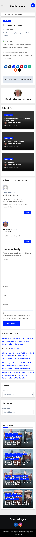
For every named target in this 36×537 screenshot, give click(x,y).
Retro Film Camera (12, 439)
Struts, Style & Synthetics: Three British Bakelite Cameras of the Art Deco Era (17, 504)
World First (24, 479)
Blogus (28, 532)
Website (5, 304)
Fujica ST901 (15, 348)
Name (5, 287)
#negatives (21, 33)
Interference (9, 162)
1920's (8, 476)
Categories (6, 408)
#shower (5, 35)
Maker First (23, 454)
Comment (7, 259)
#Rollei (27, 33)
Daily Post (7, 21)
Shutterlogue (17, 6)
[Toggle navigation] (2, 5)
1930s (8, 434)
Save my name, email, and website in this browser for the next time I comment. (17, 317)
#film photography (11, 33)
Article (14, 434)
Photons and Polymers (13, 436)
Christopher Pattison (20, 99)
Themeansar (18, 534)
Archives (5, 391)
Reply (27, 212)
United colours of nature (14, 141)
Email (5, 295)
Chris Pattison (8, 229)
